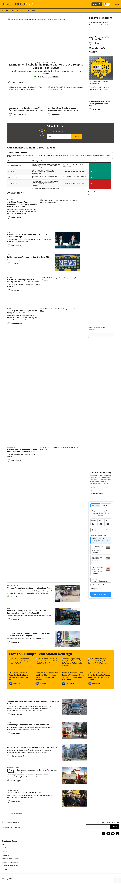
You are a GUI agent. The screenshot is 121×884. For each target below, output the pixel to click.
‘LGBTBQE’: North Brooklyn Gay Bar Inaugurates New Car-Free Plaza (22, 312)
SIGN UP (77, 136)
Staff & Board (5, 855)
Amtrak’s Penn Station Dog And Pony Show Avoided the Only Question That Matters (47, 676)
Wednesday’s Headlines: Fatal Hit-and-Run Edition (28, 725)
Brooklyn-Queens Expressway (46, 62)
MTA (8, 608)
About (3, 844)
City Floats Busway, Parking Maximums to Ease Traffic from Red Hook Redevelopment (22, 204)
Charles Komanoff (17, 756)
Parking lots (11, 447)
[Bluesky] (113, 833)
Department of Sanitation (15, 767)
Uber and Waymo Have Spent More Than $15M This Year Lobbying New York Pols (26, 109)
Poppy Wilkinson (16, 245)
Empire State (15, 10)
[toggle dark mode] (107, 4)
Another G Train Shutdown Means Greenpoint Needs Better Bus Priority (63, 109)
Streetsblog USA (14, 699)
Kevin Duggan (42, 77)
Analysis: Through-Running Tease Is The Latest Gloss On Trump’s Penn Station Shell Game (73, 676)
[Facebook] (108, 833)
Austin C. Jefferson (19, 114)
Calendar (4, 848)
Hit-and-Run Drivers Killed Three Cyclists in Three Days (99, 103)
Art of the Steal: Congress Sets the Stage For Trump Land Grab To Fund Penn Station (99, 676)
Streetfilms (25, 10)
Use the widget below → (96, 493)
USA (3, 10)
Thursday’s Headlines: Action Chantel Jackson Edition (30, 588)
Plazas (9, 308)
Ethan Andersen (16, 714)
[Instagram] (117, 833)
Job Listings (5, 869)
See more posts (13, 813)
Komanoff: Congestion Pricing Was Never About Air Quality (32, 747)
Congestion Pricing (13, 745)
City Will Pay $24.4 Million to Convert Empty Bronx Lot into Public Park (22, 450)
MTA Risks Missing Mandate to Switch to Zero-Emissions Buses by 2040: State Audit (27, 612)
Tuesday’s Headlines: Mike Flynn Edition (24, 792)
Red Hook (10, 199)
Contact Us (5, 851)
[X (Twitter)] (103, 833)
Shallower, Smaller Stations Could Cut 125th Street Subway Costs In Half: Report (28, 634)
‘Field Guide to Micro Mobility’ (10, 865)
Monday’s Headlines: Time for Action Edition (99, 38)
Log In (95, 4)
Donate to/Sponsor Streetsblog (10, 858)
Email (49, 136)
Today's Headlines (12, 254)
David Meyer (97, 43)
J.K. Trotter (15, 264)
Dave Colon (56, 114)
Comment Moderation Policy (10, 862)
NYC (7, 10)
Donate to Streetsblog (100, 472)
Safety (9, 232)
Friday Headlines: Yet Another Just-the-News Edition (29, 257)
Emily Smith (15, 290)
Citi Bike (9, 277)
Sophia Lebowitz (16, 324)
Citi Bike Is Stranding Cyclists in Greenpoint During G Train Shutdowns (23, 281)
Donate (34, 10)
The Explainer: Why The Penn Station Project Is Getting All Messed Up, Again (18, 676)
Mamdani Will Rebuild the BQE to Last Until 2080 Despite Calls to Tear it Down (46, 66)
